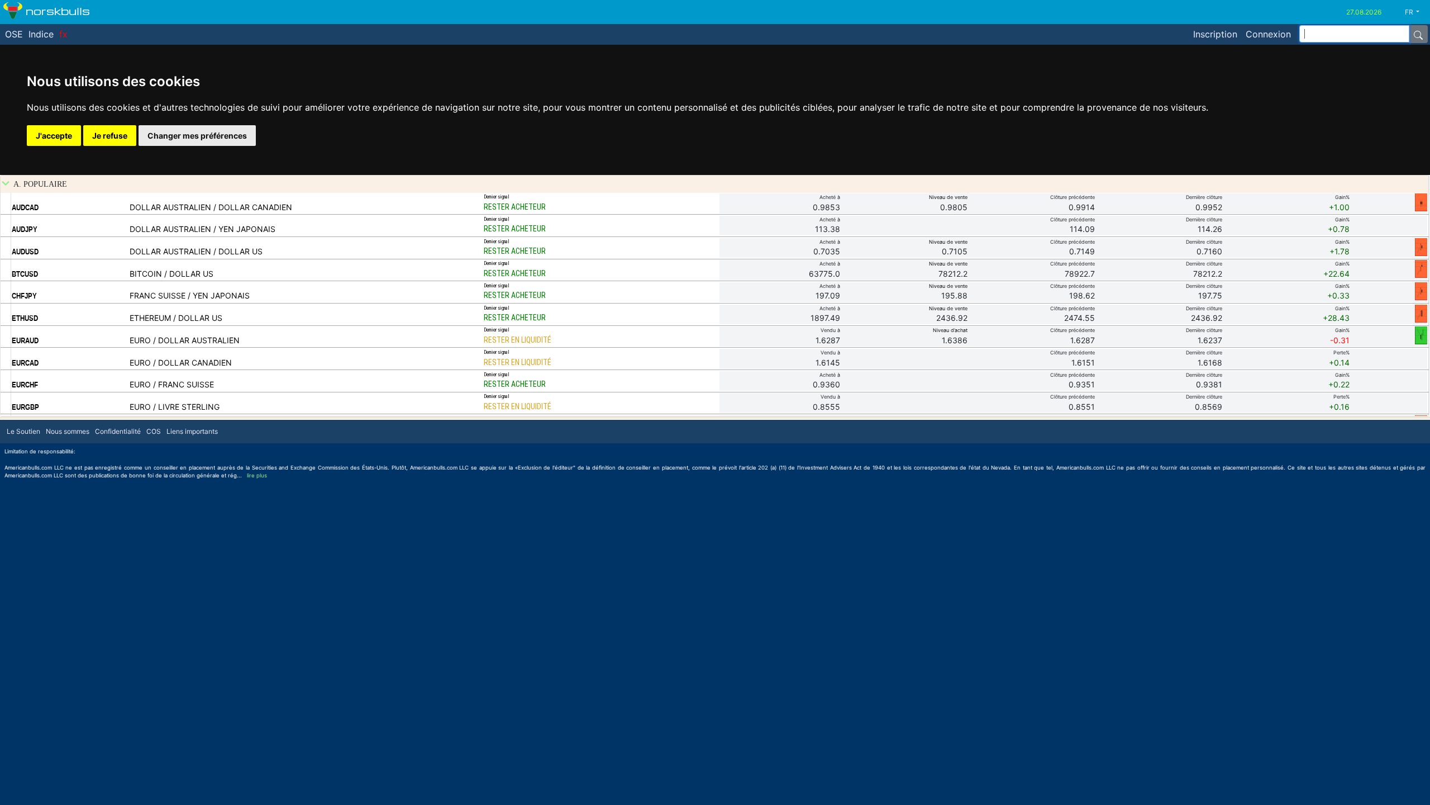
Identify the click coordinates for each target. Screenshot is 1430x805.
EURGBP (25, 406)
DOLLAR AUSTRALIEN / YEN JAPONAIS (202, 229)
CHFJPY (24, 295)
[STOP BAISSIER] (1421, 202)
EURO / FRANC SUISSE (172, 384)
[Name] (1418, 34)
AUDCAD (25, 207)
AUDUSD (25, 251)
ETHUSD (25, 318)
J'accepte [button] (54, 135)
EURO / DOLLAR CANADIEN (181, 362)
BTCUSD (25, 273)
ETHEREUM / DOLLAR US (176, 318)
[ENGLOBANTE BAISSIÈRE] (1421, 313)
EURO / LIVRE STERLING (175, 406)
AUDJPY (24, 229)
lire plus (257, 475)
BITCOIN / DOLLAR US (171, 273)
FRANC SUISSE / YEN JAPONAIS (190, 295)
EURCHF (25, 384)
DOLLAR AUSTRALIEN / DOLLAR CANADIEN (211, 207)
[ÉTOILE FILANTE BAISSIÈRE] (1421, 268)
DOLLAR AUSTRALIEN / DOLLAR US (196, 251)
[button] (1416, 12)
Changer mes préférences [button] (197, 135)
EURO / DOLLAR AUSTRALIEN (185, 340)
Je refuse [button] (109, 135)
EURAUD (25, 340)
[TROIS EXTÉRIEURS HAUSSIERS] (1421, 335)
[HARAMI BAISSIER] (1421, 246)
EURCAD (25, 362)
